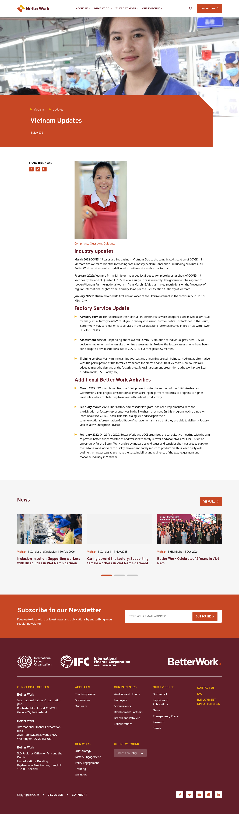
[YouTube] (199, 794)
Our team (81, 706)
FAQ (199, 694)
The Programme (85, 694)
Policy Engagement (87, 763)
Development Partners (128, 712)
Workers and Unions (127, 694)
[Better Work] (195, 662)
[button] (106, 575)
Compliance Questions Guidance (95, 243)
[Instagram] (208, 794)
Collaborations (123, 724)
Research (158, 722)
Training (80, 769)
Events (157, 728)
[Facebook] (179, 794)
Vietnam (22, 552)
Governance (82, 700)
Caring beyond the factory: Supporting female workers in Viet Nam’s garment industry (117, 563)
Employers (120, 700)
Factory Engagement (87, 757)
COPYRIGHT (79, 795)
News (156, 710)
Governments (122, 706)
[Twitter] (189, 794)
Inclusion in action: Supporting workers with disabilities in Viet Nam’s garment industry (48, 563)
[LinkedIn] (218, 794)
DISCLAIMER (55, 795)
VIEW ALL (209, 502)
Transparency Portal (166, 716)
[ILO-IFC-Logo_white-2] (34, 661)
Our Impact (160, 694)
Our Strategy (83, 751)
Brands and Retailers (127, 718)
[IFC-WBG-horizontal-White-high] (95, 661)
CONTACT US (208, 8)
